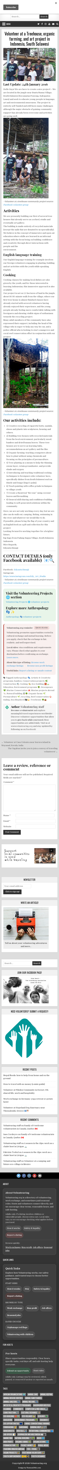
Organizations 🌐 (40, 1441)
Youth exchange (38, 1456)
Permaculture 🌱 (11, 697)
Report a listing (14, 1235)
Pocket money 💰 (28, 1445)
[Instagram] (45, 24)
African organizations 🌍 (14, 1394)
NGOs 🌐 (40, 1438)
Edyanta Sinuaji (21, 569)
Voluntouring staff (32, 707)
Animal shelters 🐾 (12, 1401)
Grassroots (9, 1430)
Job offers (38, 1247)
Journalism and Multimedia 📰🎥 (32, 1434)
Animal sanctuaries (33, 1398)
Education (8, 687)
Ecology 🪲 (43, 1416)
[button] (29, 856)
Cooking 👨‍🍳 (25, 684)
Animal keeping (46, 1394)
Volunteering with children (20, 1334)
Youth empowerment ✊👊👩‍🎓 (16, 1456)
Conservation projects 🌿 (35, 681)
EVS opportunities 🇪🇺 (13, 1423)
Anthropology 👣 (22, 678)
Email (6, 821)
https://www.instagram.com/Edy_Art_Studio (24, 576)
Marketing (8, 1438)
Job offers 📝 (9, 1434)
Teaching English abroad (14, 1449)
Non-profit (26, 1247)
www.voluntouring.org (22, 726)
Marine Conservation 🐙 (18, 690)
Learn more (12, 657)
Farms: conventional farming (37, 1423)
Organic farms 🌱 (37, 693)
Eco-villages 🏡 (28, 1416)
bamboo (18, 681)
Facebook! (31, 729)
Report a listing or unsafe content (35, 670)
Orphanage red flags (17, 1327)
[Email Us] (53, 24)
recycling (25, 697)
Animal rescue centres (13, 1398)
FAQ (27, 1289)
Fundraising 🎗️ (10, 1427)
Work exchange (13, 1247)
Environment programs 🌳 (27, 687)
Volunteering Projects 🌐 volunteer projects (27, 602)
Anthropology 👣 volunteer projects (23, 617)
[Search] (57, 24)
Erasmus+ (44, 1419)
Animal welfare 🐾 (30, 1401)
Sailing (6, 700)
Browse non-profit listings (40, 666)
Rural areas (43, 1445)
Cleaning (7, 1409)
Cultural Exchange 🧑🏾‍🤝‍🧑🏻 (30, 1412)
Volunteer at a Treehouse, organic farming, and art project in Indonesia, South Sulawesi (30, 38)
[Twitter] (38, 24)
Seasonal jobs (14, 1315)
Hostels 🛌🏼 (21, 1430)
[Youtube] (49, 24)
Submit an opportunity (18, 1371)
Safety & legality (32, 1228)
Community (18, 1409)
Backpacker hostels (41, 1405)
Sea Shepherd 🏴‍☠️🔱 (20, 700)
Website (7, 826)
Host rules (38, 1370)
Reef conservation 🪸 (41, 697)
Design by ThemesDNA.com (29, 1468)
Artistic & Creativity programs (17, 1405)
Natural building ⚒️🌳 (17, 693)
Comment (8, 782)
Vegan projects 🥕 (12, 1452)
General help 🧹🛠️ (38, 1427)
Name (7, 815)
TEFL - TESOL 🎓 (33, 1449)
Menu (8, 23)
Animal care (33, 1394)
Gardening (23, 1427)
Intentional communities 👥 (41, 1430)
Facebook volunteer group (15, 205)
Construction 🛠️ (11, 684)
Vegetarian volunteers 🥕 (33, 1452)
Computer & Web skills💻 (36, 1409)
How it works (13, 1228)
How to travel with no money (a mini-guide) (24, 1084)
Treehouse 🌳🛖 (39, 700)
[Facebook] (42, 24)
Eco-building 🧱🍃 (40, 684)
